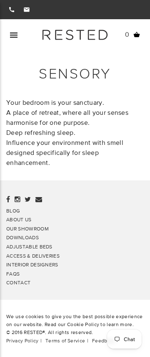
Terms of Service (65, 340)
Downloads (22, 237)
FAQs (13, 273)
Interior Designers (32, 264)
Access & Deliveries (33, 255)
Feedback (103, 340)
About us (19, 219)
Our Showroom (27, 228)
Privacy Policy (22, 340)
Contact (18, 282)
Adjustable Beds (29, 246)
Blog (13, 210)
